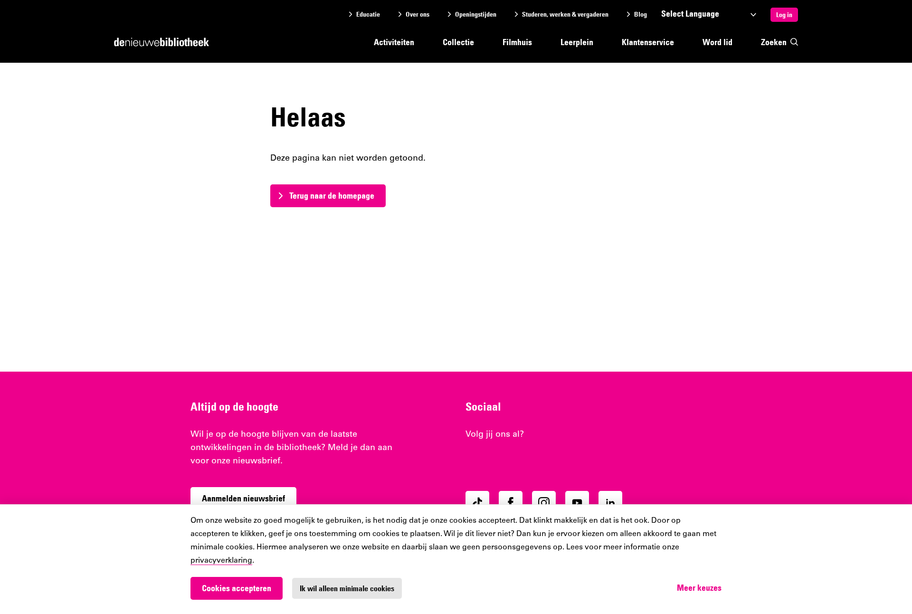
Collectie (458, 42)
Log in (784, 14)
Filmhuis (517, 42)
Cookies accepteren (236, 588)
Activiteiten (394, 42)
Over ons (417, 14)
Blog (640, 14)
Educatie (368, 14)
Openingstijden (475, 14)
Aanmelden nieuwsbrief (243, 498)
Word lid (717, 42)
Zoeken (774, 42)
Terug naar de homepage (331, 195)
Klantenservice (648, 42)
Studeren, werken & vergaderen (565, 14)
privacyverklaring (221, 561)
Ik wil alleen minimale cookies (347, 588)
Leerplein (576, 42)
